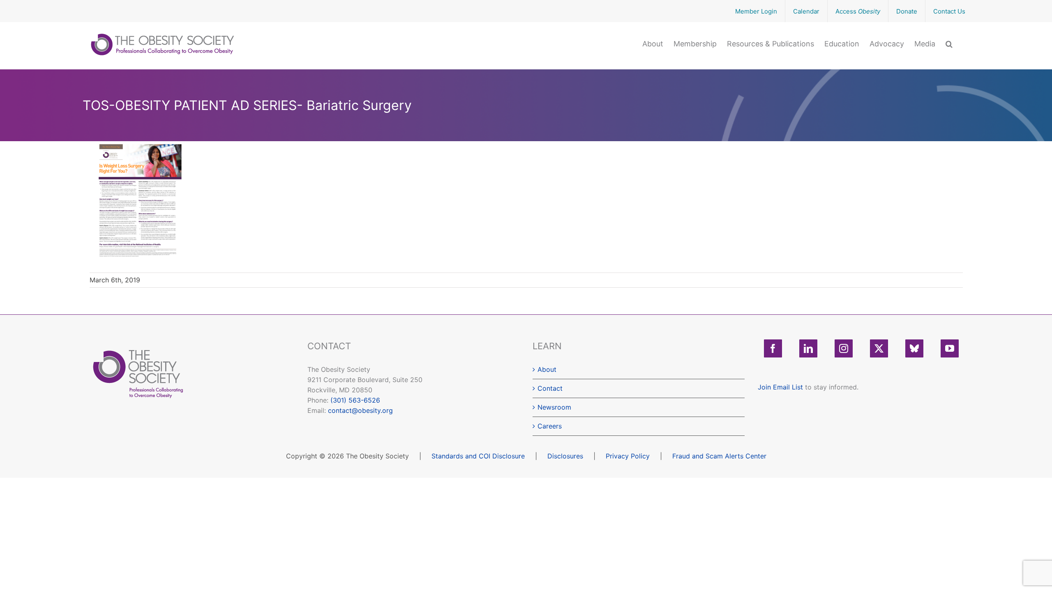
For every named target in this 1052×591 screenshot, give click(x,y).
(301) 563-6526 (355, 400)
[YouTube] (950, 348)
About (547, 369)
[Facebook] (773, 348)
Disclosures (565, 456)
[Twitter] (879, 348)
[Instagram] (844, 348)
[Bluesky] (914, 348)
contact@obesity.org (360, 410)
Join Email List (780, 387)
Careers (550, 426)
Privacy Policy (628, 456)
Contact (550, 388)
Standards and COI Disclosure (478, 456)
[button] (949, 43)
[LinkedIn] (808, 348)
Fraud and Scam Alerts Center (719, 456)
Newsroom (554, 407)
